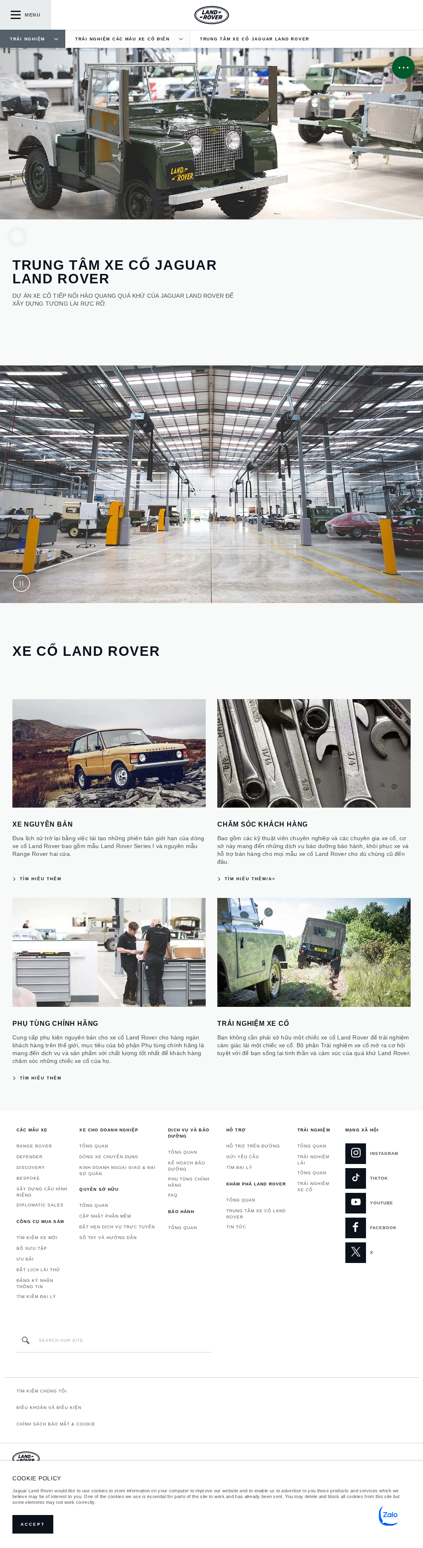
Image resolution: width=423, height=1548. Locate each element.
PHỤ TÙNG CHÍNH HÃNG (188, 1182)
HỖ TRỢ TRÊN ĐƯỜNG (253, 1146)
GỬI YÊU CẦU (242, 1157)
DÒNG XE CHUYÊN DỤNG (108, 1157)
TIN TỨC (236, 1227)
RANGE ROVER (34, 1146)
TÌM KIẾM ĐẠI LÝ (36, 1296)
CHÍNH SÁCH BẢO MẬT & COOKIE (56, 1424)
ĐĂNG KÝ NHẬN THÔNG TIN (35, 1283)
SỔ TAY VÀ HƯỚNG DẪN (108, 1237)
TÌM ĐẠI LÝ (239, 1167)
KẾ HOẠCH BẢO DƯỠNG (186, 1166)
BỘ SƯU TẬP (32, 1248)
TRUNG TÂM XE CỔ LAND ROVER (256, 1214)
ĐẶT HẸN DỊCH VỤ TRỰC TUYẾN (117, 1227)
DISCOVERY (31, 1167)
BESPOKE (28, 1178)
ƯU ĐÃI (25, 1259)
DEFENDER (30, 1157)
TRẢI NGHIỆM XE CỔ (313, 1186)
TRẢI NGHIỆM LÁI (313, 1160)
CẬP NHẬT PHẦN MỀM (105, 1216)
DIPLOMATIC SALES (40, 1205)
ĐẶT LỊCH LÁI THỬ (38, 1270)
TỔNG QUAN (93, 1146)
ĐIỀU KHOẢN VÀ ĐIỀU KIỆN (49, 1407)
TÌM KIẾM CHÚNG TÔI (42, 1391)
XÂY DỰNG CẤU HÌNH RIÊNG (42, 1192)
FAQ (173, 1195)
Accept (33, 1524)
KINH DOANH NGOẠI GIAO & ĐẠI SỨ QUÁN (117, 1170)
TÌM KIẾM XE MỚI (37, 1237)
